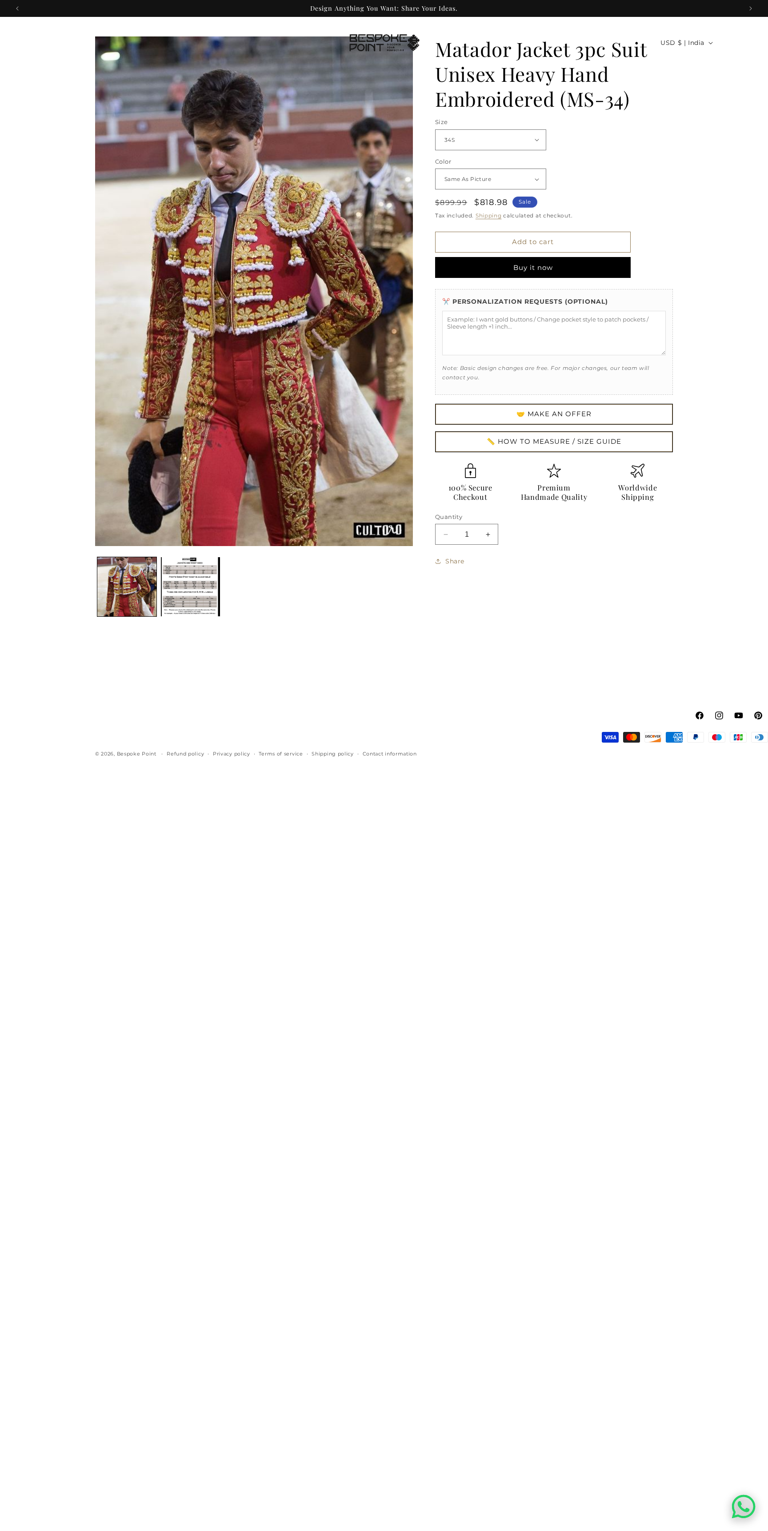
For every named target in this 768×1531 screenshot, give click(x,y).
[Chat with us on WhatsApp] (743, 1506)
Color (443, 161)
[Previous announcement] (17, 8)
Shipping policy (333, 754)
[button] (18, 42)
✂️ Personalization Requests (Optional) (525, 301)
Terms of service (281, 754)
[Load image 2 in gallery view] (190, 586)
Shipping (489, 215)
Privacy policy (231, 754)
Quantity (448, 516)
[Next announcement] (750, 8)
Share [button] (454, 561)
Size (441, 121)
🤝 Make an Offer (554, 414)
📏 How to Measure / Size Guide (554, 441)
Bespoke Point (137, 754)
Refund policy (185, 754)
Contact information (390, 754)
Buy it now (533, 267)
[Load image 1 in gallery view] (126, 586)
